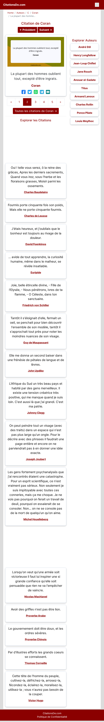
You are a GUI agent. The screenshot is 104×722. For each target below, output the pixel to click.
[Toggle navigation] (97, 4)
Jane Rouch (84, 71)
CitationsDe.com (14, 4)
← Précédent (27, 29)
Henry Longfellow (85, 55)
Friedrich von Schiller (35, 305)
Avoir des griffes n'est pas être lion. (36, 609)
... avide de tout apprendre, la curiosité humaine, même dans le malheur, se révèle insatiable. (35, 261)
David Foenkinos (35, 244)
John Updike (36, 370)
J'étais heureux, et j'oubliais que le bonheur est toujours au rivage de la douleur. (35, 233)
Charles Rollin (84, 104)
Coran (35, 12)
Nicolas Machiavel (35, 596)
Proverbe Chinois (36, 639)
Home (10, 12)
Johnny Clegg (35, 412)
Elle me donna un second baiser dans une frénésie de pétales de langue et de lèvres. (36, 360)
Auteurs (20, 12)
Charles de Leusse (35, 215)
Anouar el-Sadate (85, 80)
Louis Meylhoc (84, 121)
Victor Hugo (35, 700)
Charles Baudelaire (36, 192)
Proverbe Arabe (36, 615)
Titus (84, 88)
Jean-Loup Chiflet (84, 63)
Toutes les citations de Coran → (36, 111)
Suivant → (45, 29)
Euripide (36, 272)
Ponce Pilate (84, 112)
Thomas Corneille (36, 663)
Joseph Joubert (36, 459)
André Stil (84, 47)
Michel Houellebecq (35, 519)
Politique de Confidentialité (52, 716)
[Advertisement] (35, 142)
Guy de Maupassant (35, 342)
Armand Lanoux (84, 96)
